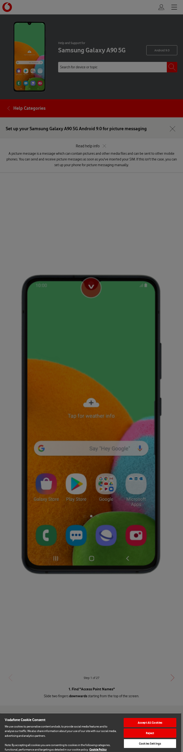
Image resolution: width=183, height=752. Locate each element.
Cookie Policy (98, 749)
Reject (150, 733)
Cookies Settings (150, 743)
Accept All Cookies (150, 722)
